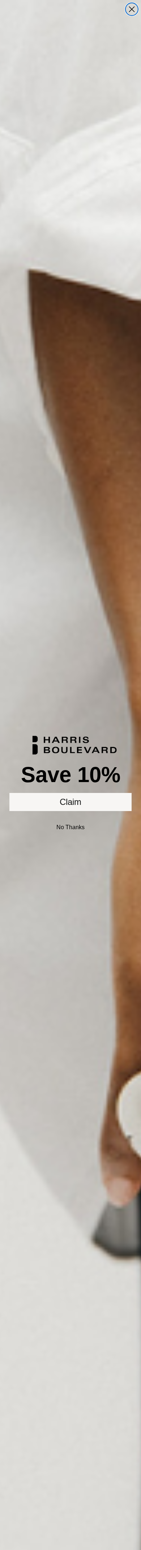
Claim (70, 802)
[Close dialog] (131, 9)
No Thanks (70, 827)
